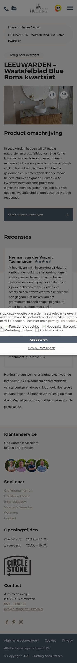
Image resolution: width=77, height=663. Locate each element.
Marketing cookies (18, 330)
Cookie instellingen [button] (41, 348)
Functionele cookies (24, 326)
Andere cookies (51, 330)
